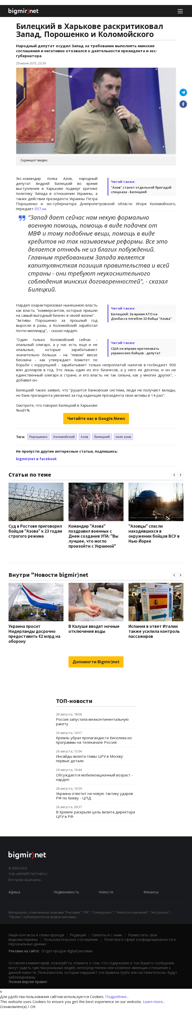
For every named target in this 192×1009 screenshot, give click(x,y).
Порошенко (38, 436)
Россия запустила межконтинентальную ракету (92, 721)
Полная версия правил (27, 981)
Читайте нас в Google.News (96, 418)
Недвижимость (66, 892)
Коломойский (64, 436)
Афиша (14, 892)
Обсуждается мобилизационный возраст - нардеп (94, 777)
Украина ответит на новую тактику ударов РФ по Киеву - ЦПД (94, 795)
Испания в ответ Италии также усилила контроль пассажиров (154, 631)
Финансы (151, 892)
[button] (174, 475)
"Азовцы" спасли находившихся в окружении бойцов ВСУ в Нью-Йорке (154, 533)
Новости (105, 892)
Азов (84, 436)
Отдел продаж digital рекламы (67, 951)
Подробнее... (117, 996)
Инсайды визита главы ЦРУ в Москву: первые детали (90, 758)
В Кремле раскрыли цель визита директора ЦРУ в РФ (95, 814)
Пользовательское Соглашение (71, 939)
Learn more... (154, 1001)
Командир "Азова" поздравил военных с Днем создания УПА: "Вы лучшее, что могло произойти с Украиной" (93, 536)
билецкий (102, 436)
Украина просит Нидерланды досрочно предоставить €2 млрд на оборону (34, 633)
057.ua (40, 208)
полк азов (123, 436)
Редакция (78, 935)
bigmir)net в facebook (36, 458)
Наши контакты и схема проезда (36, 935)
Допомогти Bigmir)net (96, 662)
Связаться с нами (107, 935)
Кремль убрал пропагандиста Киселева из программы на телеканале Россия (94, 740)
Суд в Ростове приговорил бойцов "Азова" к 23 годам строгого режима (35, 531)
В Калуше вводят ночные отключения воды (94, 628)
